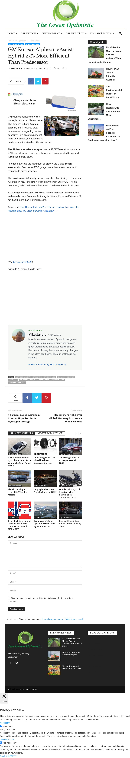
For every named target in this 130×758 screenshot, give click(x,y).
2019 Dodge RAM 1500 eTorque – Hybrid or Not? (70, 460)
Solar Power (94, 643)
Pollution (93, 660)
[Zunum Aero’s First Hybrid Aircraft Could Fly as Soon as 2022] (45, 510)
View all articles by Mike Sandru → (47, 364)
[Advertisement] (45, 234)
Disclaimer (12, 657)
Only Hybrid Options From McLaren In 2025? (45, 490)
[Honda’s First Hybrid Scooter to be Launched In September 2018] (70, 478)
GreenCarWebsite (22, 262)
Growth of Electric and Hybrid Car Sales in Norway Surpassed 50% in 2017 (19, 524)
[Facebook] (11, 663)
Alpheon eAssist (23, 377)
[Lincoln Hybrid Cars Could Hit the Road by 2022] (70, 510)
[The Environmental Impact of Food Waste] (54, 670)
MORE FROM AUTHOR (50, 433)
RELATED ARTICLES (21, 433)
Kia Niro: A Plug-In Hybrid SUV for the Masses (17, 492)
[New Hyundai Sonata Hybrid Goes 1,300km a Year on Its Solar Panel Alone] (19, 446)
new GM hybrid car (17, 383)
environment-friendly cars (43, 377)
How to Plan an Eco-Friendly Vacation (71, 653)
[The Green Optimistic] (65, 14)
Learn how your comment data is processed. (62, 619)
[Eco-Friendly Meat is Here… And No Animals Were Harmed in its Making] (54, 642)
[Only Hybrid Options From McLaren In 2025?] (45, 478)
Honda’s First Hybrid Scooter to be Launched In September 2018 (69, 493)
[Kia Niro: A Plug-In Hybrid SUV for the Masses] (19, 478)
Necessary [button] (5, 723)
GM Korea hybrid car (28, 380)
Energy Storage (96, 655)
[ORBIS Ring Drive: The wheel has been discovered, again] (45, 446)
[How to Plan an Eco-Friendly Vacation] (54, 656)
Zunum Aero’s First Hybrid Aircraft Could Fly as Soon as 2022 (44, 523)
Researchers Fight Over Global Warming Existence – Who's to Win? (65, 418)
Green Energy (75, 33)
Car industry (14, 517)
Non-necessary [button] (7, 739)
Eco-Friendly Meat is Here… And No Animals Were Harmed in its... (72, 642)
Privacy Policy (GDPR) (18, 653)
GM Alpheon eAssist (66, 377)
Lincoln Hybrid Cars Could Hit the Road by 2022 (70, 523)
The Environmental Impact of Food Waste (71, 667)
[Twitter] (17, 663)
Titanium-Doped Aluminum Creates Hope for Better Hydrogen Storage (24, 418)
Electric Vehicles (96, 638)
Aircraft (37, 517)
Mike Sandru (16, 68)
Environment (51, 33)
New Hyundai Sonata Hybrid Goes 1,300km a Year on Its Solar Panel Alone (19, 461)
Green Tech (28, 33)
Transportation (100, 33)
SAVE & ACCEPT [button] (8, 756)
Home (11, 33)
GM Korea (13, 380)
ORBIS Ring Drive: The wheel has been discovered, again (44, 460)
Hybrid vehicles (32, 44)
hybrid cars (44, 380)
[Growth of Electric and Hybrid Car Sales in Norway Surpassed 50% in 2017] (19, 510)
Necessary (8, 726)
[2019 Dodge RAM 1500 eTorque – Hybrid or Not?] (70, 446)
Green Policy (94, 672)
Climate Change (96, 649)
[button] (120, 33)
